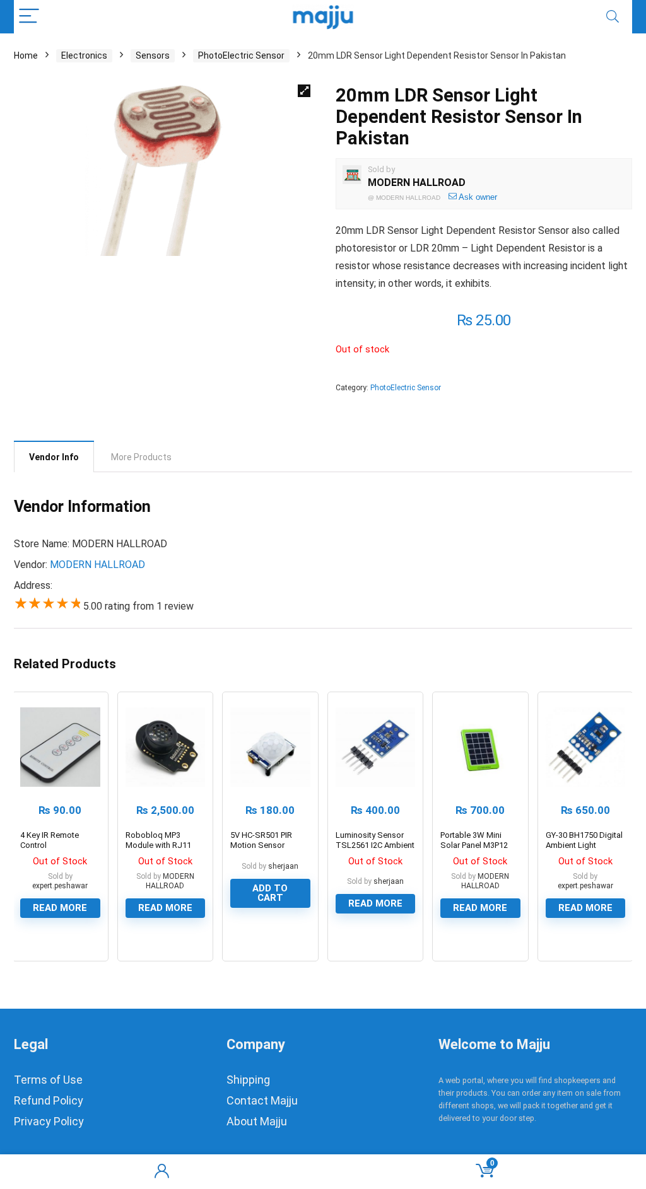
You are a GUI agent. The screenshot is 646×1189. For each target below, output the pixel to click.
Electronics (84, 55)
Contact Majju (262, 1100)
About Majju (256, 1121)
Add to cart (270, 893)
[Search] (612, 16)
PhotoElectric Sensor (241, 55)
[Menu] (29, 16)
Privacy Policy (49, 1121)
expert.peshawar (60, 885)
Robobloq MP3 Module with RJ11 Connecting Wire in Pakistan (160, 850)
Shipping (248, 1079)
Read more (60, 908)
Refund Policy (48, 1100)
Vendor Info (54, 457)
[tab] (54, 456)
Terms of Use (48, 1079)
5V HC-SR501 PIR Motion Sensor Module (261, 845)
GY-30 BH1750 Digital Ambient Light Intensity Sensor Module (584, 850)
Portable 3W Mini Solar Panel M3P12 (474, 840)
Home (26, 55)
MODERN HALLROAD (417, 182)
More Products (141, 457)
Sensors (153, 55)
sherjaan (283, 866)
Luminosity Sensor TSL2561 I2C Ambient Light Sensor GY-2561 (375, 845)
